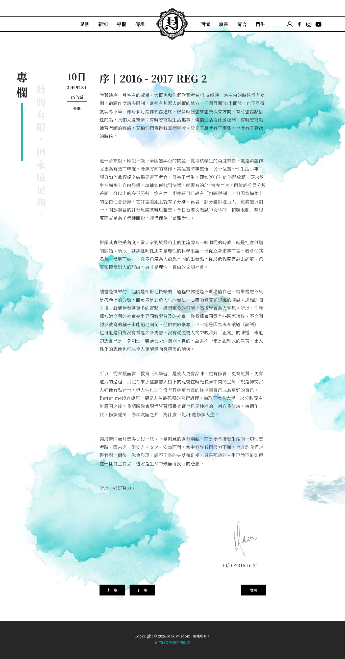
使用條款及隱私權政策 (172, 642)
